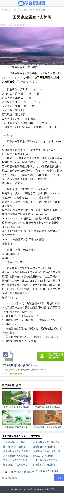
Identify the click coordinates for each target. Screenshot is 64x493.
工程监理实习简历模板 (14, 442)
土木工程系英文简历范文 (45, 460)
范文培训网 (28, 489)
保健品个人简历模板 (43, 455)
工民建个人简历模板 (48, 471)
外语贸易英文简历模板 (44, 464)
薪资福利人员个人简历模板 (16, 451)
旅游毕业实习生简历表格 (15, 464)
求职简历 (27, 10)
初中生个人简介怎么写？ (15, 460)
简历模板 (40, 10)
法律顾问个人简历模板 (14, 446)
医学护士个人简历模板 (44, 446)
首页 (16, 10)
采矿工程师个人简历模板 (15, 455)
